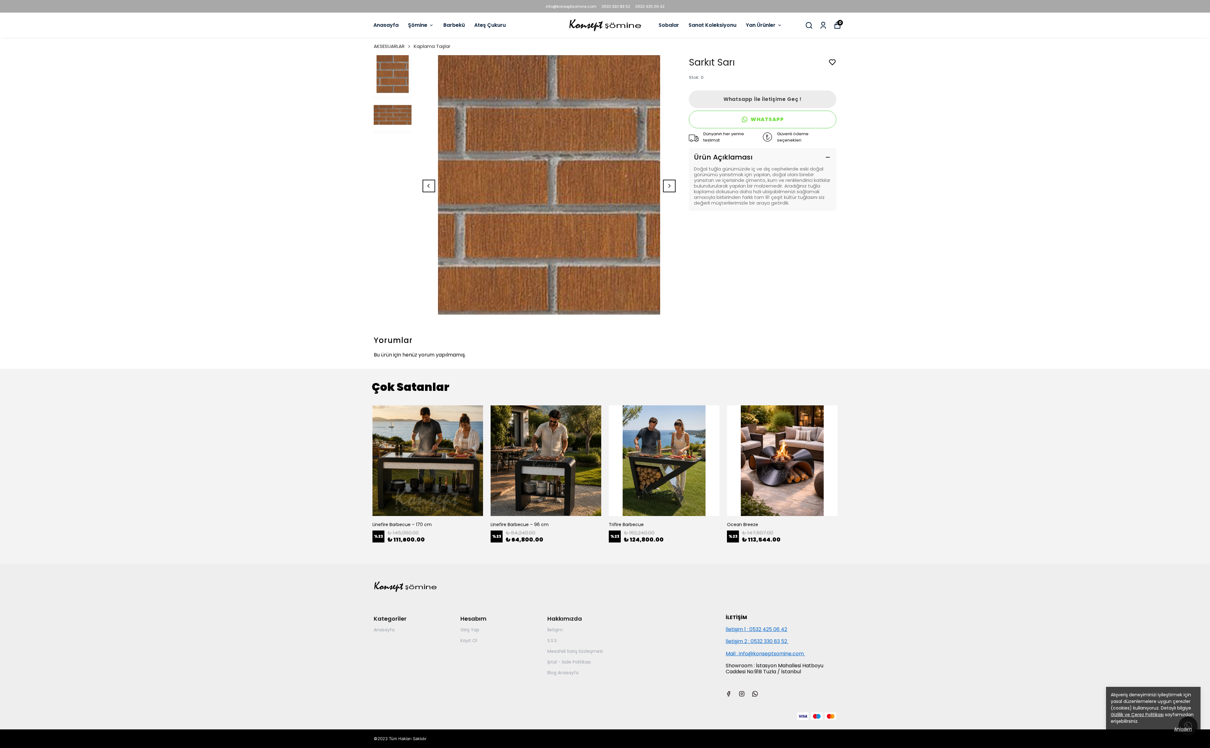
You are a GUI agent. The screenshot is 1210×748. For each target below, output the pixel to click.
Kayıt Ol (468, 640)
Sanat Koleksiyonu (712, 25)
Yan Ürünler (760, 25)
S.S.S (552, 640)
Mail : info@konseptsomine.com (765, 653)
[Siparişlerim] (823, 25)
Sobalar (669, 25)
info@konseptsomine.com (571, 6)
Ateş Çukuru (490, 25)
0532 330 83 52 (616, 6)
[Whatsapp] (755, 694)
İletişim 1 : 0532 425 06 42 (756, 629)
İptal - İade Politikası (569, 662)
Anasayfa (386, 25)
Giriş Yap (469, 630)
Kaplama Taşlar (432, 46)
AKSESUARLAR (389, 46)
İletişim (555, 630)
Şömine (417, 25)
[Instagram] (742, 694)
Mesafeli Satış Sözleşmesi (575, 651)
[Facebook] (728, 694)
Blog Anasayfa (563, 673)
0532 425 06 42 (650, 6)
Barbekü (454, 25)
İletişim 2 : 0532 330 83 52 (757, 641)
